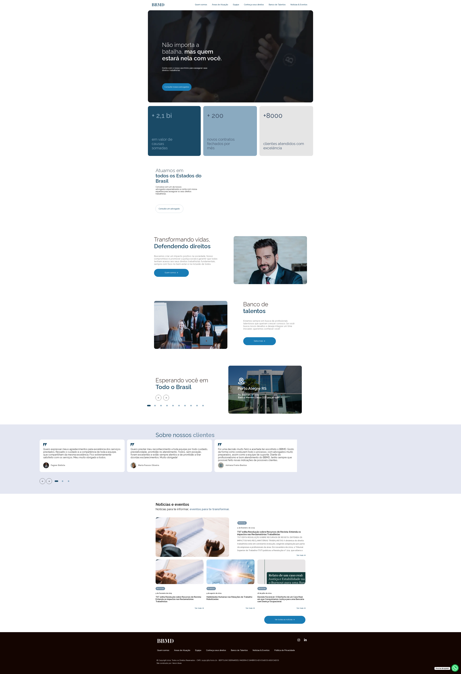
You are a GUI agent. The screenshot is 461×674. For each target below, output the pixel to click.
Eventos (211, 588)
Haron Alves (177, 663)
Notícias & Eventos (298, 4)
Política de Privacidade (284, 650)
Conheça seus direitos (254, 4)
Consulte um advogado (169, 209)
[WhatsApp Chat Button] (455, 668)
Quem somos (201, 4)
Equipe (236, 4)
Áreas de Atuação (220, 4)
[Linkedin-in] (305, 640)
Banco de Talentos (277, 4)
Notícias (242, 523)
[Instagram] (299, 640)
